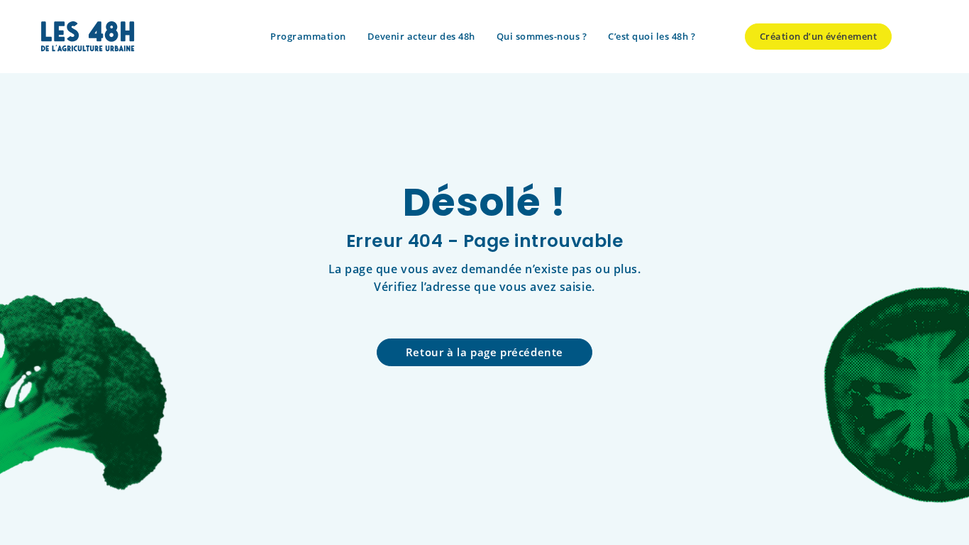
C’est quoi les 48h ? (651, 36)
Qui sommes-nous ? (542, 36)
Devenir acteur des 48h (421, 36)
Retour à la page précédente (484, 352)
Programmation (308, 36)
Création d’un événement (818, 36)
